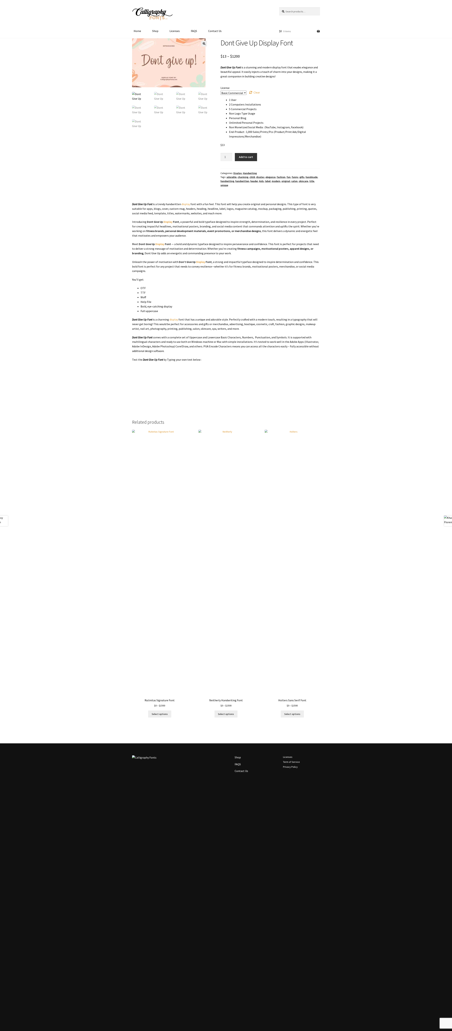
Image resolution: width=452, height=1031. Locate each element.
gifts (301, 177)
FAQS (194, 31)
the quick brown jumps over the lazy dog (209, 384)
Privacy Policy (290, 766)
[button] (204, 43)
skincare (303, 181)
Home (137, 31)
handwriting (227, 181)
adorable (231, 177)
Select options (160, 714)
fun (288, 177)
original (285, 181)
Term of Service (291, 761)
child (252, 177)
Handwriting (250, 173)
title (311, 181)
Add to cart (246, 157)
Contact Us (215, 31)
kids (261, 181)
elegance (270, 177)
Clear (257, 92)
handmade (311, 177)
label (267, 181)
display (260, 177)
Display (237, 173)
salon (294, 181)
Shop (155, 31)
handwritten (242, 181)
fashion (281, 177)
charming (243, 177)
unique (224, 185)
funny (295, 177)
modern (276, 181)
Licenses (175, 31)
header (254, 181)
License (225, 88)
